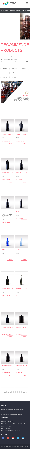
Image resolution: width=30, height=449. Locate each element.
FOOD (24, 69)
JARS (14, 73)
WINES (5, 69)
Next (24, 392)
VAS (24, 73)
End (26, 392)
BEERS (14, 69)
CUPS (5, 77)
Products (12, 10)
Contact (27, 10)
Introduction (8, 10)
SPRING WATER (5, 73)
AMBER (14, 77)
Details (10, 143)
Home (2, 10)
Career (22, 10)
